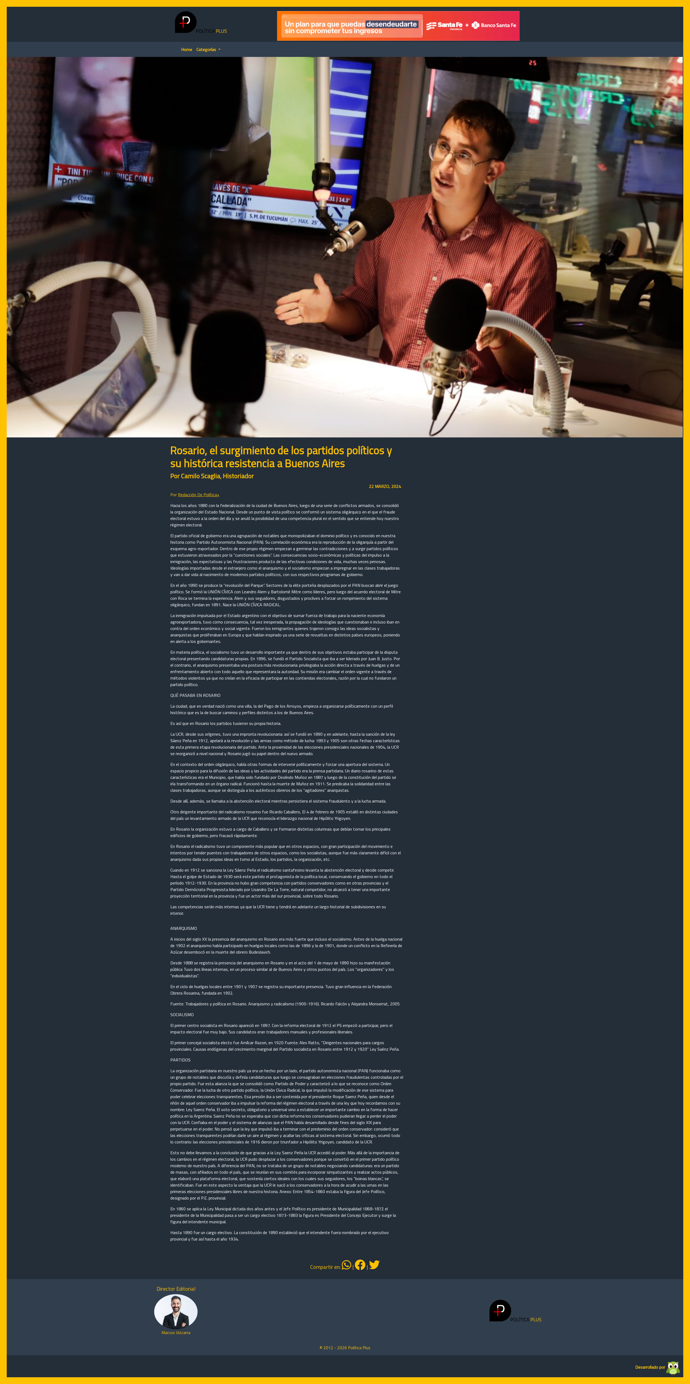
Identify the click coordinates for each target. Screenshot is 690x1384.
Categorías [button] (206, 49)
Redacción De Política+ (198, 494)
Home (186, 49)
